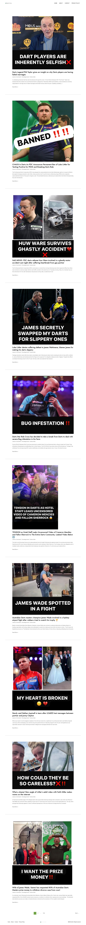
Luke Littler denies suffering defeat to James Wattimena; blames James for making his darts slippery (42, 348)
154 (44, 913)
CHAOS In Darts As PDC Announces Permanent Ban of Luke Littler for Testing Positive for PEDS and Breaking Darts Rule (41, 165)
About (61, 3)
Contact (67, 3)
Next (77, 913)
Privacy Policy (76, 3)
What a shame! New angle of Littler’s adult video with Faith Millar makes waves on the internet (42, 793)
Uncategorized (25, 77)
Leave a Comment (16, 77)
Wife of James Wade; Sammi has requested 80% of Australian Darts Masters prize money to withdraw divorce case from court (40, 888)
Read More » (15, 87)
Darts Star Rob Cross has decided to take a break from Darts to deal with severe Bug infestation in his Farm (42, 437)
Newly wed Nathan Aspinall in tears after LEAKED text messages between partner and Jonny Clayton (42, 714)
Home (55, 3)
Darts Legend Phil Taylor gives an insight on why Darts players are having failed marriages (42, 73)
